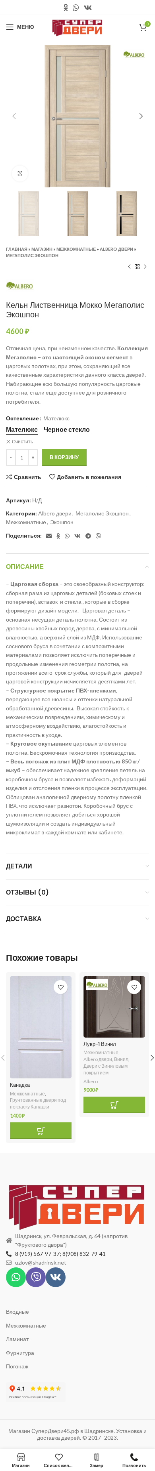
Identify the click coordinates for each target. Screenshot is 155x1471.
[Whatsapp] (16, 1277)
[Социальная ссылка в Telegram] (88, 536)
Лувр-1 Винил (99, 1044)
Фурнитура (20, 1352)
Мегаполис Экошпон (32, 255)
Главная (16, 249)
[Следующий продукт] (145, 267)
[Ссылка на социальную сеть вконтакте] (87, 7)
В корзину (64, 457)
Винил (121, 1059)
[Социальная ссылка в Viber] (98, 536)
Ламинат (17, 1339)
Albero (90, 1081)
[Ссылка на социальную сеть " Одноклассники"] (65, 7)
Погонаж (17, 1366)
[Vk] (56, 1277)
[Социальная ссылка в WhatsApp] (75, 7)
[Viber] (36, 1277)
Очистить (22, 442)
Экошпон (62, 522)
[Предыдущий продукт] (129, 267)
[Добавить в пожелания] (61, 987)
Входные (17, 1311)
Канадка (20, 1085)
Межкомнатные (76, 249)
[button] (41, 1130)
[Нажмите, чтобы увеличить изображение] (20, 173)
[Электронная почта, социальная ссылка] (49, 536)
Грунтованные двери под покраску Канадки (38, 1103)
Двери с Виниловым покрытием (105, 1069)
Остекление (22, 418)
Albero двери (116, 249)
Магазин (41, 249)
